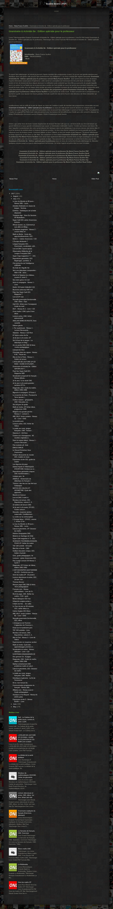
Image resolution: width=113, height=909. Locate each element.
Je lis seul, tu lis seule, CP (22, 338)
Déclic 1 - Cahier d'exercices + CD (25, 239)
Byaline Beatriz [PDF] (56, 4)
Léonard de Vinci (18, 350)
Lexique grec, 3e (18, 476)
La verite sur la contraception (23, 517)
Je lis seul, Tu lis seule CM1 (22, 380)
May (15, 707)
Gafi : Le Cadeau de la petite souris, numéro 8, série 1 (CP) (26, 719)
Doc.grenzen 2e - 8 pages (22, 657)
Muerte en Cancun (19, 495)
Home (56, 11)
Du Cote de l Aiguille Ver (21, 268)
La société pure (18, 421)
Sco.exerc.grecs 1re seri (21, 280)
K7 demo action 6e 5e (20, 335)
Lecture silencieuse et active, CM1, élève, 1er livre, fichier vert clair (26, 795)
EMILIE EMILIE (18, 447)
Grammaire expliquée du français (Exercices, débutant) (26, 813)
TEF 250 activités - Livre (21, 630)
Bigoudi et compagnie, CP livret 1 (24, 392)
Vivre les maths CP (24, 882)
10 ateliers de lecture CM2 (22, 505)
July (14, 199)
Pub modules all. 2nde (20, 445)
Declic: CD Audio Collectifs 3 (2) (24, 287)
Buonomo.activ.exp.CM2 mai (23, 290)
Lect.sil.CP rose (18, 297)
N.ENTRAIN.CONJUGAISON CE (24, 654)
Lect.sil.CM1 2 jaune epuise (22, 249)
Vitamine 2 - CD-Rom (20, 433)
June (15, 704)
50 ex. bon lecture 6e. (20, 683)
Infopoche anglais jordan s (22, 601)
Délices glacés (18, 325)
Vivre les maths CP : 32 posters (24, 575)
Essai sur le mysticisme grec (22, 628)
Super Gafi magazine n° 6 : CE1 (24, 538)
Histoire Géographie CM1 (21, 533)
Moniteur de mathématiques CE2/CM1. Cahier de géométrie (27, 775)
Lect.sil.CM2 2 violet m (20, 497)
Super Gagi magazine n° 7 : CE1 (24, 256)
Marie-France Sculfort (21, 26)
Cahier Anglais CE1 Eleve (21, 611)
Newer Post (13, 179)
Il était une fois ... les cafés (22, 604)
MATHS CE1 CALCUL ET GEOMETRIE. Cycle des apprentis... (22, 490)
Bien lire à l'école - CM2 (21, 548)
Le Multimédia (23, 864)
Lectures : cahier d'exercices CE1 (24, 558)
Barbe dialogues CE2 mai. (22, 599)
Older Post (95, 179)
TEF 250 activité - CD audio (22, 546)
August (15, 196)
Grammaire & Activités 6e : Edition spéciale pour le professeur (41, 31)
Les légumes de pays (20, 464)
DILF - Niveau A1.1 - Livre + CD (24, 309)
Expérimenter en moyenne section (25, 642)
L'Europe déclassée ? (20, 241)
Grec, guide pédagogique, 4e (23, 555)
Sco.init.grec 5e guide (20, 404)
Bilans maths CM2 (24, 849)
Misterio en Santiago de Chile (23, 536)
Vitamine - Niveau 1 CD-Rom (23, 333)
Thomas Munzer (18, 582)
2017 (13, 193)
